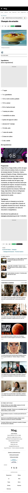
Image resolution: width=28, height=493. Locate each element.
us (8, 478)
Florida (2, 12)
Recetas (19, 485)
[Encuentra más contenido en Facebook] (2, 26)
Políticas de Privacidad (14, 454)
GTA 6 (19, 12)
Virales (8, 485)
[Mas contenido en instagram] (16, 468)
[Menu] (2, 8)
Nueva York (14, 12)
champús (14, 249)
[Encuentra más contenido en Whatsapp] (8, 26)
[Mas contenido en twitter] (14, 468)
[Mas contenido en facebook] (11, 468)
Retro (19, 482)
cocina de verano (6, 249)
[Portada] (14, 432)
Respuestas (8, 475)
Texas (10, 12)
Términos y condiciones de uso (14, 452)
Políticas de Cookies (14, 457)
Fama (9, 482)
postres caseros (19, 251)
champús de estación (8, 251)
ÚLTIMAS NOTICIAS (7, 403)
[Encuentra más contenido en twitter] (5, 26)
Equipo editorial (14, 433)
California (6, 12)
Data (19, 478)
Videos (19, 475)
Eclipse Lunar (23, 12)
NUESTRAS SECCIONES (14, 472)
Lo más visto (5, 256)
